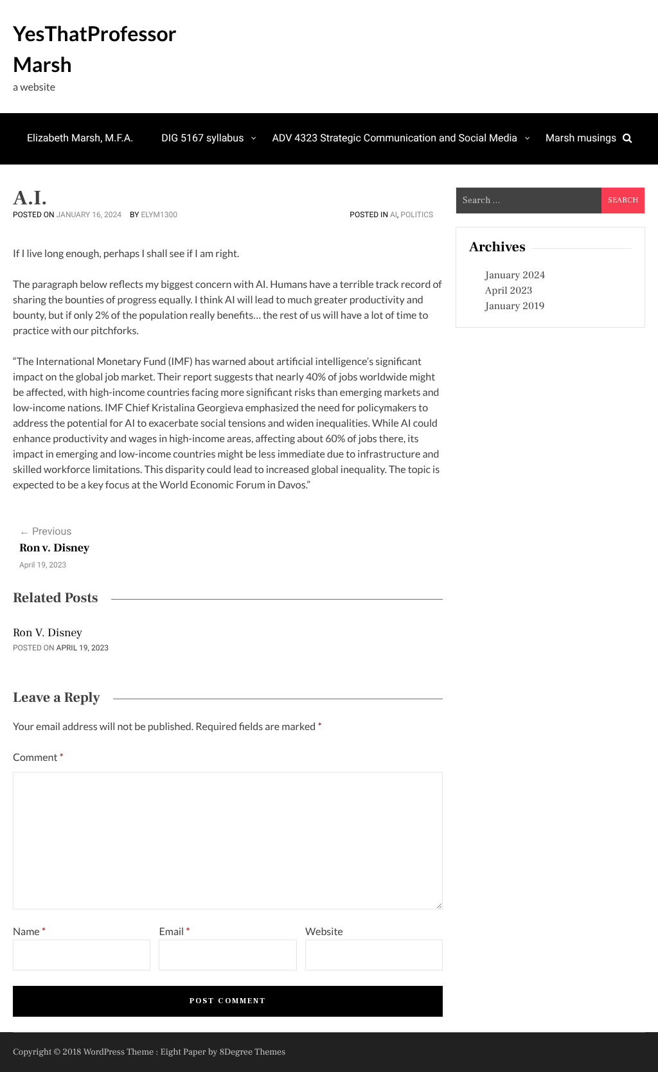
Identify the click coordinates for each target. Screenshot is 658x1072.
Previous (45, 531)
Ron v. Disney (54, 548)
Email (174, 931)
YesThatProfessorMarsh (95, 48)
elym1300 (159, 214)
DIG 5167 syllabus (202, 138)
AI (393, 214)
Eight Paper (184, 1052)
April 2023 (509, 291)
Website (324, 931)
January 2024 (515, 275)
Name (29, 931)
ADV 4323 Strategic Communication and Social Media (394, 138)
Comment (38, 757)
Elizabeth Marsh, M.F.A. (80, 138)
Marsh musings (581, 138)
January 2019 (515, 306)
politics (416, 214)
